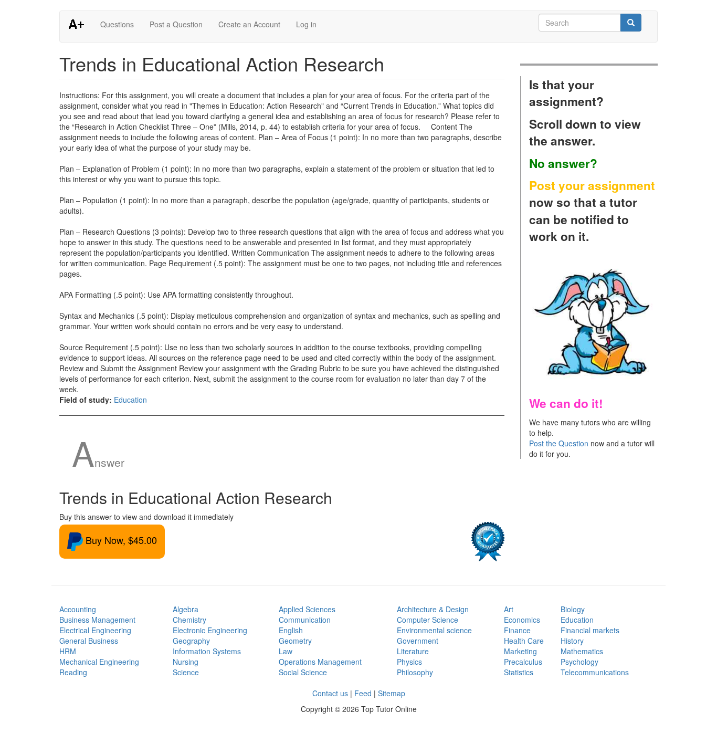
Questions (117, 24)
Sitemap (391, 693)
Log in (306, 24)
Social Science (303, 672)
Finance (517, 630)
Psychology (579, 661)
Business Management (97, 619)
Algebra (185, 609)
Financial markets (590, 630)
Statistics (518, 672)
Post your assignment (592, 185)
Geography (191, 640)
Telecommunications (595, 672)
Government (417, 640)
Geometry (295, 640)
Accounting (77, 609)
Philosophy (415, 672)
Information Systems (207, 651)
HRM (67, 651)
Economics (522, 619)
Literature (413, 651)
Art (508, 609)
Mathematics (582, 651)
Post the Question (558, 443)
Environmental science (434, 630)
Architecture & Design (433, 609)
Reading (73, 672)
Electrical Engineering (95, 630)
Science (186, 672)
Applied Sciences (307, 609)
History (572, 640)
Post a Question (176, 24)
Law (285, 651)
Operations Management (320, 661)
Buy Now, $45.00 (120, 540)
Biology (573, 609)
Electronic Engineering (210, 630)
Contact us (330, 693)
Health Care (524, 640)
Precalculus (523, 661)
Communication (305, 619)
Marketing (520, 651)
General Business (88, 640)
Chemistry (189, 619)
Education (130, 399)
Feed (363, 693)
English (291, 630)
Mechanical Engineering (99, 661)
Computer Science (427, 619)
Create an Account (249, 24)
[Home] (80, 23)
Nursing (185, 661)
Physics (409, 661)
